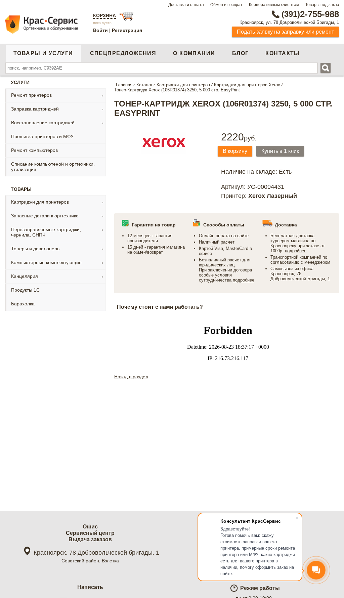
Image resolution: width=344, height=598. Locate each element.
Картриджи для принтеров (40, 202)
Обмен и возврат (226, 4)
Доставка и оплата (186, 4)
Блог (240, 53)
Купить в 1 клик (280, 151)
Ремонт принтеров (31, 95)
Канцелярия (24, 276)
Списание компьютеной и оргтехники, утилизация (53, 166)
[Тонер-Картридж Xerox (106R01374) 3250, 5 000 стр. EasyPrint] (163, 155)
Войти (100, 30)
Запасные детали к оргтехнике (45, 215)
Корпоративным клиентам (274, 4)
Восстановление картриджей (43, 122)
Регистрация (127, 30)
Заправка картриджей (35, 109)
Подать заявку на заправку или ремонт (285, 32)
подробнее (243, 280)
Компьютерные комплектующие (46, 262)
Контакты (282, 53)
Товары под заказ (322, 4)
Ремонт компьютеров (34, 150)
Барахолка (23, 303)
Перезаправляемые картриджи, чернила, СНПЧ (46, 232)
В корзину (235, 151)
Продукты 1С (25, 290)
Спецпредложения (123, 53)
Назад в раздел (131, 376)
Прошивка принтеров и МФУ (42, 136)
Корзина (104, 15)
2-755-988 (310, 14)
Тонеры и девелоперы (35, 248)
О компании (194, 53)
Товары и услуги (43, 53)
